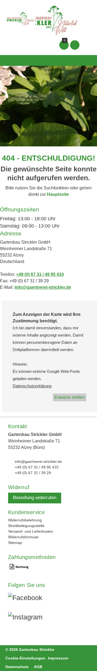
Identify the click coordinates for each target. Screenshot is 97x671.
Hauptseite (58, 194)
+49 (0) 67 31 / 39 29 (33, 473)
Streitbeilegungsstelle (26, 526)
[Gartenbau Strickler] (48, 20)
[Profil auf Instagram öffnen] (28, 618)
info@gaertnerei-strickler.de (43, 287)
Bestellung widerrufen (34, 497)
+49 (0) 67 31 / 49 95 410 (40, 274)
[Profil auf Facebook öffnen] (28, 599)
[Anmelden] (74, 45)
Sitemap (15, 542)
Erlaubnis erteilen (69, 397)
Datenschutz (17, 667)
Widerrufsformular (23, 537)
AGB (38, 667)
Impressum (58, 658)
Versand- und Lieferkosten (30, 531)
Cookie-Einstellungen (25, 658)
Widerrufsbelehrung (25, 520)
